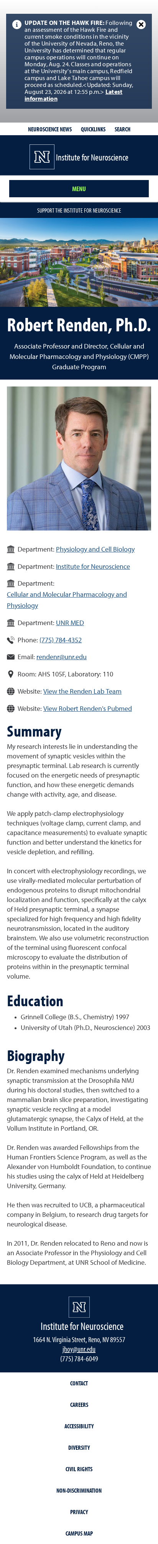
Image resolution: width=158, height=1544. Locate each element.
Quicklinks (93, 129)
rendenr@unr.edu (61, 657)
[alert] (79, 61)
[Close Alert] (141, 24)
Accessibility (79, 1426)
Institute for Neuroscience (93, 566)
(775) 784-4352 (61, 640)
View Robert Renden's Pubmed (87, 709)
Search (122, 129)
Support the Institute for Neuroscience (79, 210)
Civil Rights (79, 1469)
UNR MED (70, 623)
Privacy (79, 1512)
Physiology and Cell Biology (95, 549)
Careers (79, 1404)
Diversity (79, 1447)
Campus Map (79, 1533)
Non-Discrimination (79, 1490)
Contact (79, 1383)
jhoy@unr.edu (79, 1349)
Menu (79, 188)
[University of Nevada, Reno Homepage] (79, 1307)
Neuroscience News (50, 129)
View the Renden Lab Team (82, 691)
